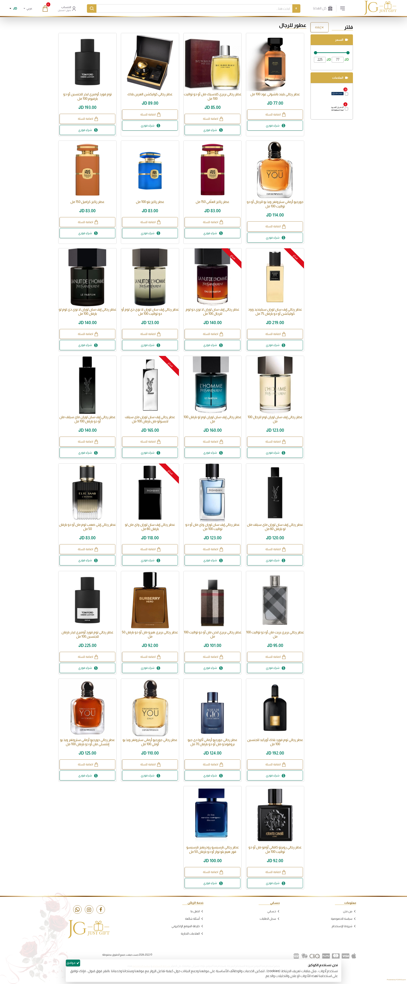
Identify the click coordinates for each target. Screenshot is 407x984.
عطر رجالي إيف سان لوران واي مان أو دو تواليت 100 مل (212, 527)
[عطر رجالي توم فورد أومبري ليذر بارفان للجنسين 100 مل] (87, 600)
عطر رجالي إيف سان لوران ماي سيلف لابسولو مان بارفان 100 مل (150, 419)
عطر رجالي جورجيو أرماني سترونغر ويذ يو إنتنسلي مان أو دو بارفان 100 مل (87, 742)
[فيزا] (345, 956)
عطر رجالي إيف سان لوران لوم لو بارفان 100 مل (212, 419)
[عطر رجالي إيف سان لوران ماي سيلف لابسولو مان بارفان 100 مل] (150, 385)
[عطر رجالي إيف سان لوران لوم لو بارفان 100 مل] (212, 385)
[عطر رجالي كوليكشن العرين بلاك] (150, 62)
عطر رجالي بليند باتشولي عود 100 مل (275, 94)
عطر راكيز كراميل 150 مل (87, 202)
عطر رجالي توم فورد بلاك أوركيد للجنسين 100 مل (275, 742)
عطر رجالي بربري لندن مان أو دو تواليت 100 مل (212, 634)
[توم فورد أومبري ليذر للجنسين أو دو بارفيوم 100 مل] (87, 62)
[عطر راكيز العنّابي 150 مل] (212, 170)
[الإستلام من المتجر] (296, 956)
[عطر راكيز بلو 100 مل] (150, 170)
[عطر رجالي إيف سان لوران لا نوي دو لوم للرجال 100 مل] (212, 277)
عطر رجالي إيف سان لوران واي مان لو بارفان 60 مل (150, 527)
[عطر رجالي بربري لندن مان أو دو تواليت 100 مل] (212, 600)
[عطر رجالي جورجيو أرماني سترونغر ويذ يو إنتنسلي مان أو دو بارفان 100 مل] (87, 708)
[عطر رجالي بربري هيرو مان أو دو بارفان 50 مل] (150, 600)
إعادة (318, 27)
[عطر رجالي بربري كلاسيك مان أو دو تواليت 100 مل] (212, 62)
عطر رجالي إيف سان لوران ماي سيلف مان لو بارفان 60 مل (275, 527)
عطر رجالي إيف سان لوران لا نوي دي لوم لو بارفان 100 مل (87, 312)
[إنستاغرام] (89, 909)
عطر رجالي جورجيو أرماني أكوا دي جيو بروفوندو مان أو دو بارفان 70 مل (212, 742)
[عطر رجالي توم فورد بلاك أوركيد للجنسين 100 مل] (275, 708)
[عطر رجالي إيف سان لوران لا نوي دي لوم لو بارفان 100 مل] (87, 277)
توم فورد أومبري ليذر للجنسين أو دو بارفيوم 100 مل (87, 96)
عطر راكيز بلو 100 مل (150, 202)
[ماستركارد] (336, 956)
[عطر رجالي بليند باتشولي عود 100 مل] (275, 62)
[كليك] (314, 956)
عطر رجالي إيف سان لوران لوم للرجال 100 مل (275, 419)
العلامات (337, 77)
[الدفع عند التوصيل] (304, 956)
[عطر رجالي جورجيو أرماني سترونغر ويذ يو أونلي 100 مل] (150, 708)
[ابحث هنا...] (91, 8)
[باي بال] (326, 956)
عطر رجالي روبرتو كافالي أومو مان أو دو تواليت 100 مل (275, 849)
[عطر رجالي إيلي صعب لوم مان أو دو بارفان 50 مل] (87, 493)
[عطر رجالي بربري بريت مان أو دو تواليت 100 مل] (275, 600)
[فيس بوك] (100, 909)
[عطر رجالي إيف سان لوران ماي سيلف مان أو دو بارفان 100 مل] (87, 385)
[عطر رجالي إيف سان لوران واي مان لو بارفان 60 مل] (150, 493)
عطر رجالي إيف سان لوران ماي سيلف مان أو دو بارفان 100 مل (87, 419)
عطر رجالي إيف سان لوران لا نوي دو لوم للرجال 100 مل (212, 312)
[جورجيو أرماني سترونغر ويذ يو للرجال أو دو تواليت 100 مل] (275, 170)
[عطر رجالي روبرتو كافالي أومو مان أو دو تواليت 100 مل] (275, 815)
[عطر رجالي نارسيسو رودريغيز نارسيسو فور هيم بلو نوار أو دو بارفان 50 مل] (212, 815)
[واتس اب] (77, 909)
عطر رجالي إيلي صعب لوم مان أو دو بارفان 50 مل (87, 527)
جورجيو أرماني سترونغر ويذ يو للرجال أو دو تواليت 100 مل (275, 204)
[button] (275, 114)
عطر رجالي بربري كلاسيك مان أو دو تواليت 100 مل (212, 96)
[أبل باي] (353, 956)
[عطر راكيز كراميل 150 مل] (87, 170)
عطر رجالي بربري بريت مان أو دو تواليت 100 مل (275, 634)
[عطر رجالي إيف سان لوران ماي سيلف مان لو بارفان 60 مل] (275, 493)
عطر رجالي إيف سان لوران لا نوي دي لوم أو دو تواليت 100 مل (150, 312)
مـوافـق (71, 962)
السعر (339, 39)
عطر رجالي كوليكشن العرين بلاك (150, 94)
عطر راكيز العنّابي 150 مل (212, 202)
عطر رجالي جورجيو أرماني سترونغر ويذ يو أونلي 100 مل (150, 742)
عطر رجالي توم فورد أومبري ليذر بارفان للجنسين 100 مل (87, 634)
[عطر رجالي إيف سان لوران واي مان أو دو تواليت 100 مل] (212, 493)
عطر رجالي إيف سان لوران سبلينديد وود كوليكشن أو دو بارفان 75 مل (275, 312)
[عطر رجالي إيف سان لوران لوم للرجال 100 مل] (275, 385)
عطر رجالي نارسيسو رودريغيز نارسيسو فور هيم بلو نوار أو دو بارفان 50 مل (212, 849)
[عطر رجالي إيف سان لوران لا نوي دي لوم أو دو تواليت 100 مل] (150, 277)
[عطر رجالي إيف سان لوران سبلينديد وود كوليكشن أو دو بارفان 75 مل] (275, 277)
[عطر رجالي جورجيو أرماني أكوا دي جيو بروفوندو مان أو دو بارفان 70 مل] (212, 708)
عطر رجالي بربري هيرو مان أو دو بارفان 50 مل (150, 634)
